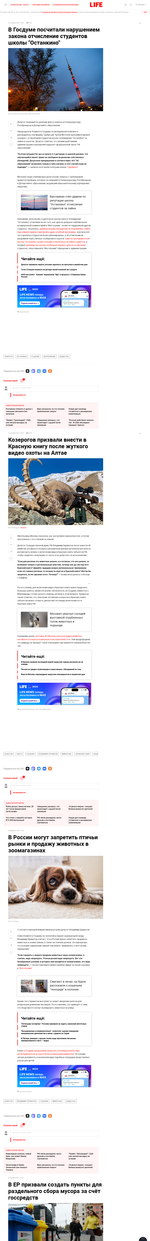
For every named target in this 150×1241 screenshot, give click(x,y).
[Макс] (33, 371)
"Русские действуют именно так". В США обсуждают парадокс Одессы (81, 422)
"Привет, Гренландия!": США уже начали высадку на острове (18, 422)
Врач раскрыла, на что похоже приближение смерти (50, 410)
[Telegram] (38, 371)
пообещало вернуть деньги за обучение (66, 245)
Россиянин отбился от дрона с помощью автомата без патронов (19, 411)
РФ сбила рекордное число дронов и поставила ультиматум (49, 820)
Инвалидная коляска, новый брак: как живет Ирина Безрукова (18, 1156)
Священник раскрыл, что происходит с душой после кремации (49, 422)
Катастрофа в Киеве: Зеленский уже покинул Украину (16, 1167)
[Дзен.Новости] (27, 371)
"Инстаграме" (25, 968)
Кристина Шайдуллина (43, 709)
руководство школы (36, 245)
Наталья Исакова (26, 1091)
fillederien (24, 528)
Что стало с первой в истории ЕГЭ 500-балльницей (19, 818)
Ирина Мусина (24, 312)
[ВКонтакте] (44, 371)
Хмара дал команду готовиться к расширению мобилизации (80, 411)
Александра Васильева (27, 709)
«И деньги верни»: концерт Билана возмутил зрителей (81, 807)
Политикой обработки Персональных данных (59, 12)
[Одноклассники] (50, 371)
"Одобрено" (72, 167)
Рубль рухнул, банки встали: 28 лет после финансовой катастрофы (19, 809)
